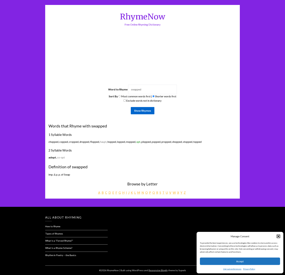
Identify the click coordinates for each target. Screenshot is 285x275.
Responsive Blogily (158, 270)
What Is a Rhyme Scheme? (58, 248)
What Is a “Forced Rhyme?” (59, 240)
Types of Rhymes (54, 233)
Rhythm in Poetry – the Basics (60, 255)
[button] (278, 236)
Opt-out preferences (232, 269)
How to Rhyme (52, 226)
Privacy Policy (249, 269)
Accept (240, 261)
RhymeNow (142, 17)
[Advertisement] (142, 60)
